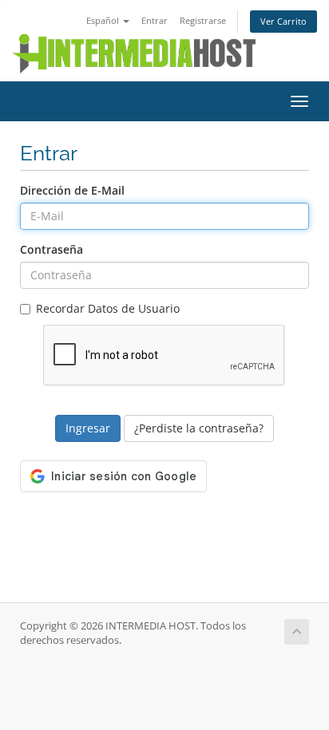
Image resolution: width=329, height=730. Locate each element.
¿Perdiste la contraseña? (199, 428)
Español (103, 20)
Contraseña (51, 249)
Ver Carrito (283, 21)
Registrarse (203, 20)
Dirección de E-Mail (72, 190)
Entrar (154, 20)
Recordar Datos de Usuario (108, 308)
